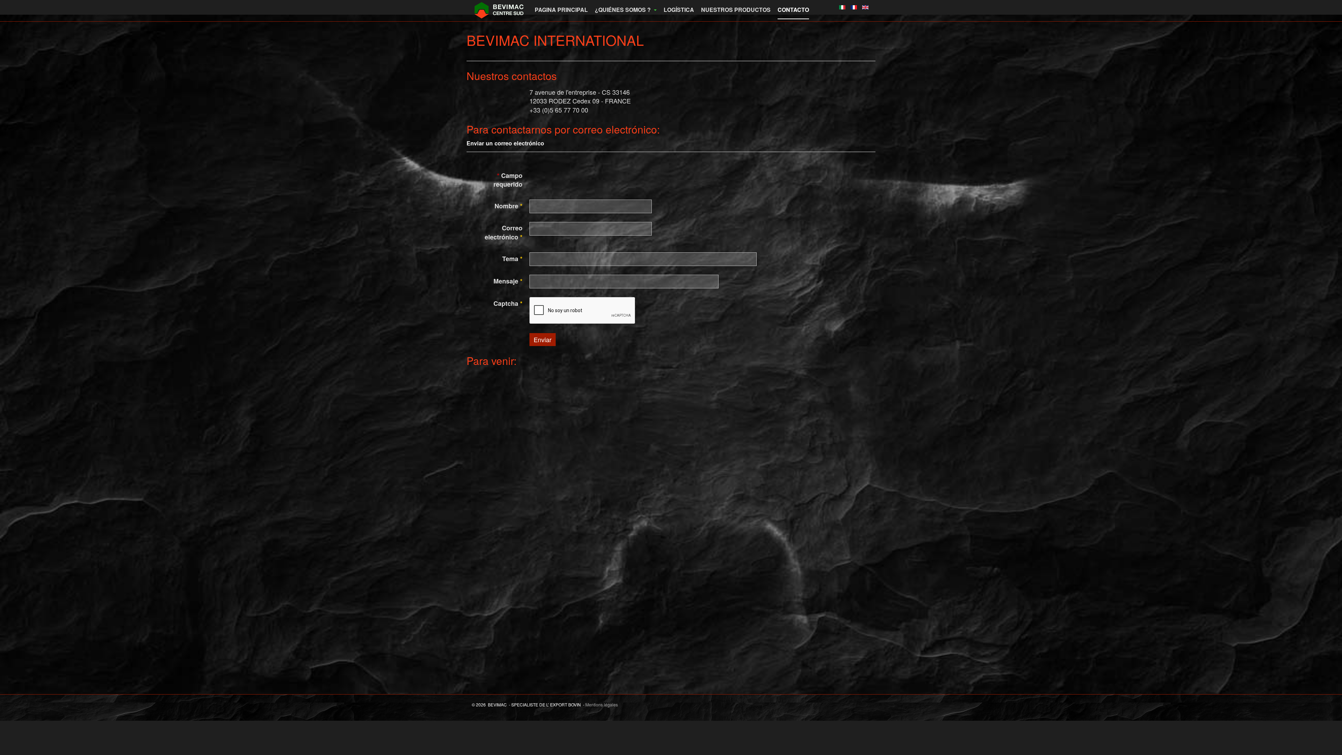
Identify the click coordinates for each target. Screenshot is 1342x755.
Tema (512, 258)
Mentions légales (601, 704)
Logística (679, 10)
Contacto (793, 10)
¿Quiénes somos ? (623, 10)
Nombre (508, 206)
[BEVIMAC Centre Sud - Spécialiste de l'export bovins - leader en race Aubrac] (500, 9)
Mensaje (507, 281)
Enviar (542, 339)
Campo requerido (507, 180)
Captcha (507, 303)
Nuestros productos (736, 10)
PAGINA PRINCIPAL (561, 10)
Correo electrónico (503, 233)
